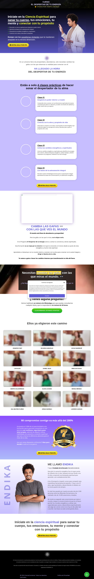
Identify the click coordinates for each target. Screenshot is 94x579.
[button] (64, 282)
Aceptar (47, 295)
